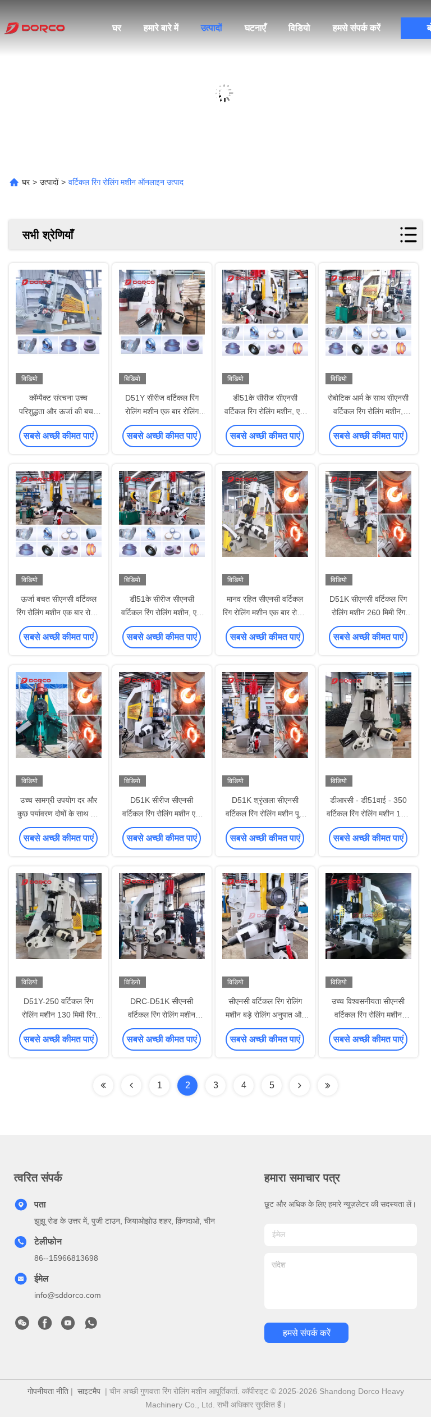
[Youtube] (68, 1325)
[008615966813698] (91, 1325)
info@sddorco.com (67, 1295)
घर (116, 28)
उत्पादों (211, 28)
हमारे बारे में (161, 28)
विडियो (299, 28)
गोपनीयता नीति (47, 1391)
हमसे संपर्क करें (356, 28)
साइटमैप (88, 1391)
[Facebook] (45, 1325)
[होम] (33, 28)
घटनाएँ (255, 28)
